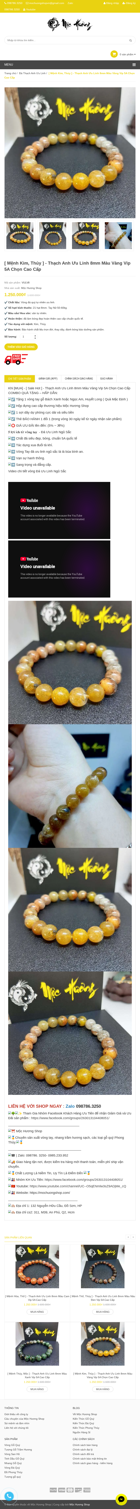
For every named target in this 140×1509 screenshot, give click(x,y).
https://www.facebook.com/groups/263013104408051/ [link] (70, 1118)
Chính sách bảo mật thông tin (90, 1458)
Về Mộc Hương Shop (85, 1414)
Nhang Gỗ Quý (13, 1463)
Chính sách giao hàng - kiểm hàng (92, 1463)
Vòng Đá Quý (12, 1467)
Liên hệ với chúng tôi (16, 1427)
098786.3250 (14, 3)
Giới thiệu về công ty (16, 1414)
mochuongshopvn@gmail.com (46, 3)
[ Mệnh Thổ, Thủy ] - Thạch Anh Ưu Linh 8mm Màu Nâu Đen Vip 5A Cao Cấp (102, 1298)
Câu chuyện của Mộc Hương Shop (24, 1418)
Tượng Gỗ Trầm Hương (18, 1449)
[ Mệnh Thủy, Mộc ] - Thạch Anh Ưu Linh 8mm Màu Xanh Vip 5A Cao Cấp (37, 1375)
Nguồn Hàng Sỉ (81, 1432)
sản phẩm (127, 54)
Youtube (31, 9)
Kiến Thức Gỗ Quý (83, 1418)
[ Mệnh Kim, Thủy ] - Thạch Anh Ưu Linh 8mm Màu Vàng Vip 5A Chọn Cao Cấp (102, 1375)
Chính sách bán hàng (85, 1445)
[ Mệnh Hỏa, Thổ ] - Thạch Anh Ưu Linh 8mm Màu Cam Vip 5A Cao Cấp (37, 1298)
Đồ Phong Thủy (13, 1472)
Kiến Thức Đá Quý (83, 1423)
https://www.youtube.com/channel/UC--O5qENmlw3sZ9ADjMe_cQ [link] (78, 1186)
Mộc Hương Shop (31, 288)
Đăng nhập (112, 3)
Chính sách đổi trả (83, 1454)
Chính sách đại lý (83, 1449)
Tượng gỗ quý (12, 1476)
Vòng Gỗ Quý (12, 1445)
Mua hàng (37, 1311)
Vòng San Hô (12, 1454)
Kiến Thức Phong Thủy (86, 1427)
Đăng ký (130, 3)
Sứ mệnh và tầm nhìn (16, 1423)
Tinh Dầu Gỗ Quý (14, 1458)
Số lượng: (10, 336)
